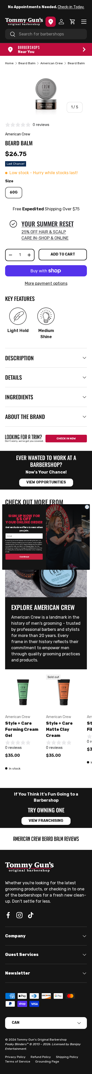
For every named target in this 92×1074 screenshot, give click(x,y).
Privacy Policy (30, 546)
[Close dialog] (87, 507)
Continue (24, 556)
